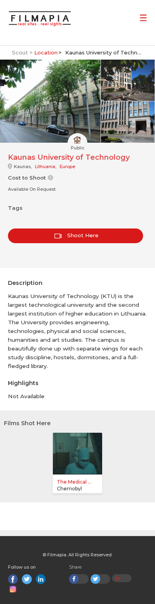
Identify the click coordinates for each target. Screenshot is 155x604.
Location (46, 52)
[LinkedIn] (41, 579)
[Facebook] (13, 579)
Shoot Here (82, 235)
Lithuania (45, 166)
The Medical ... (74, 482)
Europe (67, 166)
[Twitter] (27, 579)
